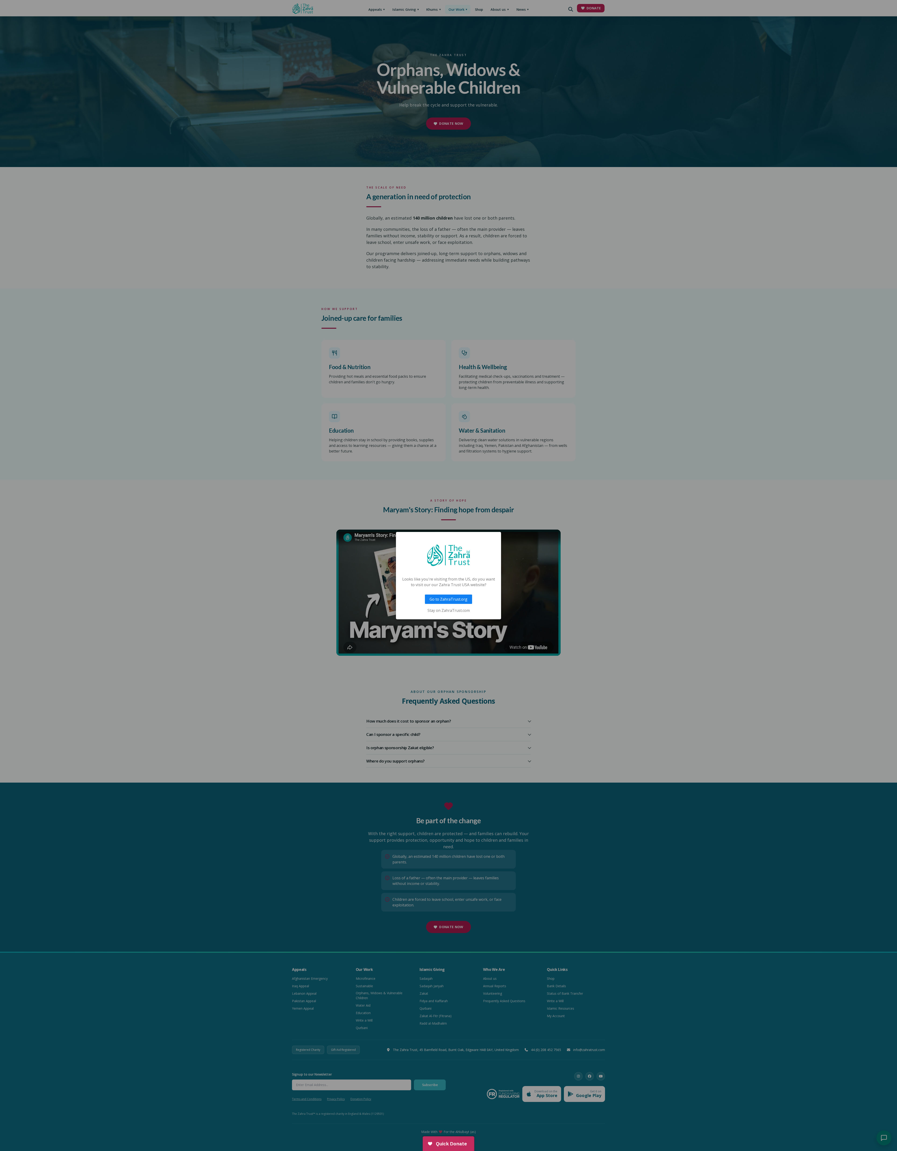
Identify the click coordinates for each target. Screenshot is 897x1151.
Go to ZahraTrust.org (448, 599)
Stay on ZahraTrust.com (448, 610)
